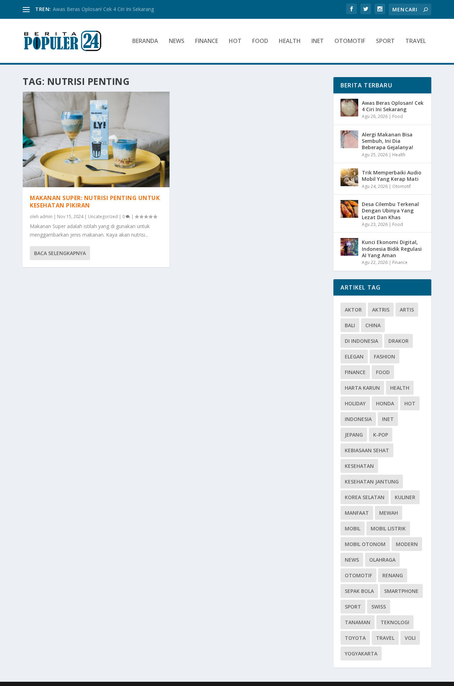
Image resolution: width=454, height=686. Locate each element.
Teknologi (395, 622)
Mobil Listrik (388, 528)
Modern (407, 544)
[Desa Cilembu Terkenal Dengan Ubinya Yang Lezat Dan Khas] (349, 209)
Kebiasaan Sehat (367, 450)
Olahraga (382, 559)
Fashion (384, 356)
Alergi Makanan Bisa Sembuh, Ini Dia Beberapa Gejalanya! (387, 141)
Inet (317, 41)
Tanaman (357, 622)
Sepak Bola (359, 591)
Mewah (388, 512)
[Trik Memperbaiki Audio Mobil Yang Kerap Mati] (349, 177)
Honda (385, 403)
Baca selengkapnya (60, 253)
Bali (350, 325)
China (373, 325)
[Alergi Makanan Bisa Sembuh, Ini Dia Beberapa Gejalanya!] (349, 139)
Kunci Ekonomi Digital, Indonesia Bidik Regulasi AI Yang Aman (392, 248)
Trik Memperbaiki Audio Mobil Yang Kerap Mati (391, 175)
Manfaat (357, 512)
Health (290, 41)
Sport (385, 41)
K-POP (380, 434)
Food (260, 41)
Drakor (398, 340)
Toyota (355, 637)
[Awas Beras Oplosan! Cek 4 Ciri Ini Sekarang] (349, 108)
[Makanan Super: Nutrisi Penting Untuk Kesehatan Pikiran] (96, 139)
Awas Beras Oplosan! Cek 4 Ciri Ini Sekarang (103, 9)
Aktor (353, 309)
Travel (415, 41)
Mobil (352, 528)
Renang (392, 575)
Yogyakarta (361, 653)
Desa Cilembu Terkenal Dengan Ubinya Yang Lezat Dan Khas (390, 210)
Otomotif (349, 41)
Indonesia (358, 419)
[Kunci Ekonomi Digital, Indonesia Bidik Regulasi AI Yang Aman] (349, 247)
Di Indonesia (361, 340)
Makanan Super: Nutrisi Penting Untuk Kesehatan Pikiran (95, 201)
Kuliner (405, 497)
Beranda (145, 41)
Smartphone (401, 591)
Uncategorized (103, 217)
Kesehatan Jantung (372, 481)
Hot (235, 41)
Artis (407, 309)
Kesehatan (359, 466)
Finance (206, 41)
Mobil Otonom (365, 544)
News (176, 41)
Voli (410, 637)
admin (46, 217)
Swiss (378, 606)
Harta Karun (362, 387)
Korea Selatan (364, 497)
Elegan (354, 356)
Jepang (354, 434)
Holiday (355, 403)
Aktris (380, 309)
